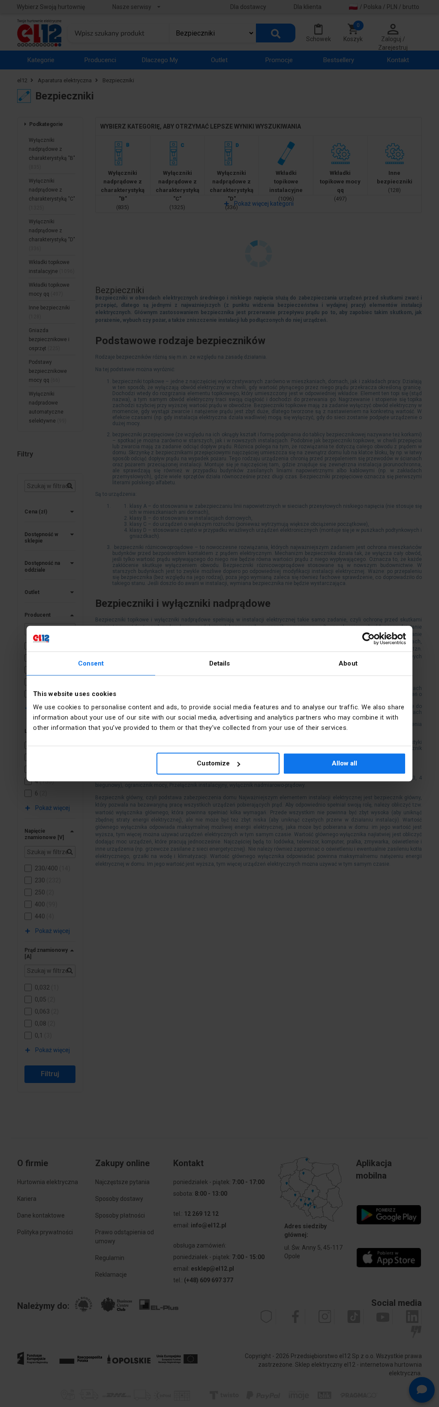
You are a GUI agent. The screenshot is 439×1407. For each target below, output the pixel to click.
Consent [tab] (91, 663)
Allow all (344, 763)
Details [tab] (219, 663)
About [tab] (348, 663)
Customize (213, 763)
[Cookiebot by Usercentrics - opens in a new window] (368, 638)
